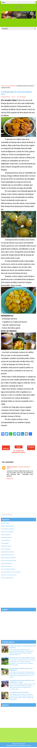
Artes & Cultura (5, 523)
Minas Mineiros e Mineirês (8, 557)
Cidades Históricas (6, 537)
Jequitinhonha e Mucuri (7, 555)
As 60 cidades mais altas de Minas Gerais (22, 658)
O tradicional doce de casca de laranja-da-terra (16, 93)
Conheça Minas (21, 745)
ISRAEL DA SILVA (12, 467)
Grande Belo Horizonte (7, 552)
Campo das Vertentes (7, 531)
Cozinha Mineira (5, 540)
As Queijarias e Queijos (7, 529)
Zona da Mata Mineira (7, 578)
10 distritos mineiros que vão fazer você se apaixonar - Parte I (21, 681)
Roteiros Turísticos (6, 566)
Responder (10, 478)
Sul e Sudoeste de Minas (8, 569)
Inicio (3, 86)
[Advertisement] (19, 22)
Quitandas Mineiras (6, 563)
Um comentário (21, 97)
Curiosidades (5, 543)
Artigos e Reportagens (7, 526)
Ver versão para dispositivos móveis (18, 451)
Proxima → (31, 447)
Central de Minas (5, 534)
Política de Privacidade (18, 743)
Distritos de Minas (6, 546)
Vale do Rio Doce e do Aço (8, 575)
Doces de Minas (10, 86)
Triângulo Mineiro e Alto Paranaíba (10, 572)
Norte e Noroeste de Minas (8, 560)
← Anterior (6, 447)
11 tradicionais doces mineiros (19, 692)
